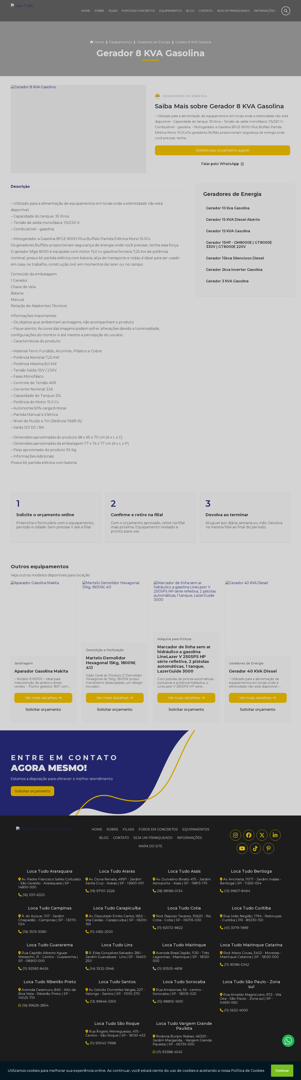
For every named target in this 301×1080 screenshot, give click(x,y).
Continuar (282, 1070)
